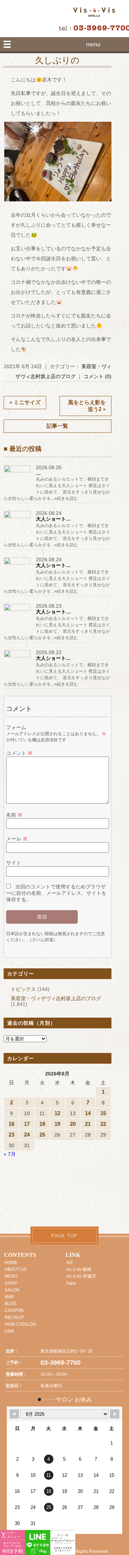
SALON (12, 1290)
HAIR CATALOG (20, 1324)
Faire (71, 1283)
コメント (19, 753)
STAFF (11, 1283)
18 (42, 1124)
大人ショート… (53, 519)
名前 (14, 815)
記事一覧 (57, 426)
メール (17, 839)
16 (11, 1124)
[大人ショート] (18, 518)
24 (27, 1135)
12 (57, 1113)
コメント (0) (97, 376)
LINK (9, 1331)
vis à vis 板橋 (78, 1269)
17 (27, 1124)
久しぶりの (57, 60)
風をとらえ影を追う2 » (87, 405)
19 (57, 1124)
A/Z (69, 1262)
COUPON (14, 1310)
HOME (11, 1262)
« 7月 (10, 1154)
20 (73, 1124)
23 (11, 1135)
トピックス (23, 989)
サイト (13, 863)
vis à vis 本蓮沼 (81, 1276)
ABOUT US (16, 1269)
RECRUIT (14, 1317)
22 (103, 1124)
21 (88, 1124)
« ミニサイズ (24, 402)
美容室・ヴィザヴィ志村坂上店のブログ (56, 998)
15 (103, 1113)
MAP (9, 1296)
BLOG (10, 1303)
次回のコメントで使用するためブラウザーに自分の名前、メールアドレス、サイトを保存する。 (56, 893)
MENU (11, 1276)
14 (88, 1113)
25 (42, 1135)
